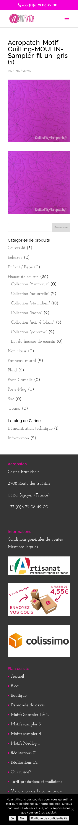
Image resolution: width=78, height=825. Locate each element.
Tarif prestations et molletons (36, 782)
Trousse (14, 408)
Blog (15, 686)
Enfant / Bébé (20, 267)
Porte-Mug (17, 389)
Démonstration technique (30, 428)
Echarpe (15, 258)
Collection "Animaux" (30, 284)
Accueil (17, 676)
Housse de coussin (23, 277)
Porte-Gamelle (20, 380)
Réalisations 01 (23, 753)
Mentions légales (23, 547)
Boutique (19, 695)
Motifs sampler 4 (26, 734)
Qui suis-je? (21, 772)
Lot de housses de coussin (33, 341)
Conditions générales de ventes (35, 539)
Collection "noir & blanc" (33, 322)
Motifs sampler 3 (26, 724)
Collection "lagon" (26, 313)
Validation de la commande (36, 791)
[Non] (72, 809)
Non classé (17, 351)
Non (23, 818)
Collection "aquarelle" (30, 294)
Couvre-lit (16, 248)
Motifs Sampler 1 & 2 (30, 715)
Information (18, 438)
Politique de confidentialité (49, 818)
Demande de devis (27, 705)
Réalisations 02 (24, 762)
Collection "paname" (29, 332)
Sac (11, 399)
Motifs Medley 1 (25, 743)
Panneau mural (22, 361)
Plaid (12, 370)
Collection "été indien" (30, 303)
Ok (12, 818)
